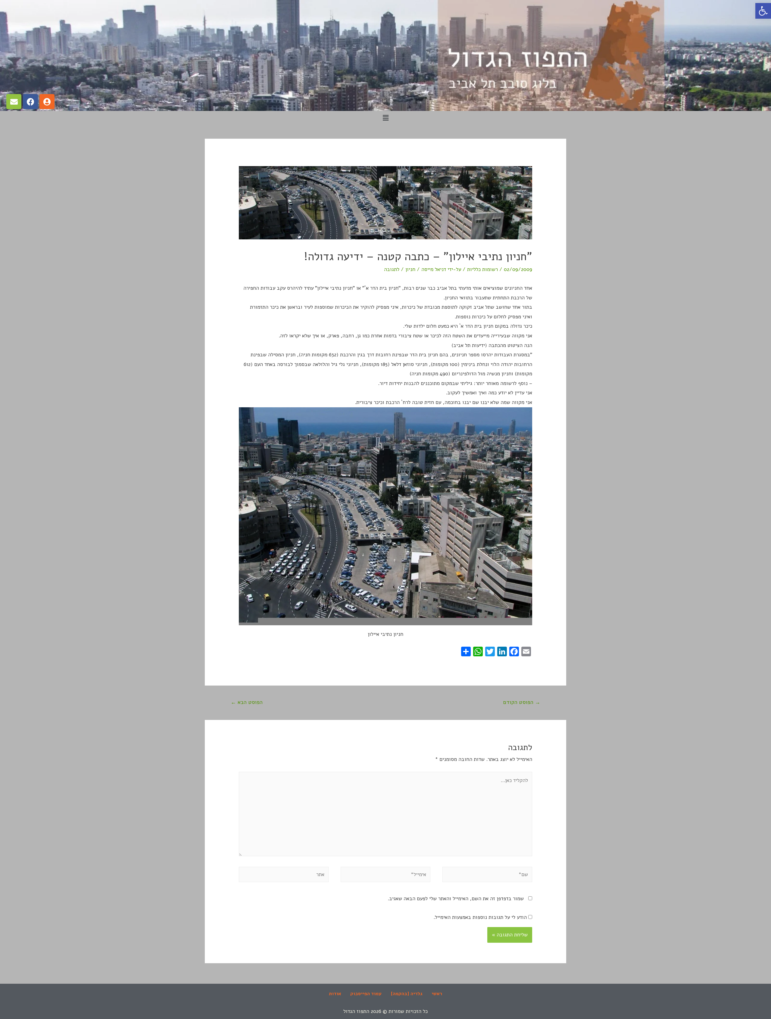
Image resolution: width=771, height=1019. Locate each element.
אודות (335, 993)
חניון (410, 269)
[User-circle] (47, 101)
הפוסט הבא (247, 702)
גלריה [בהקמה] (407, 993)
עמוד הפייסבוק (366, 993)
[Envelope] (13, 101)
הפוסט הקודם (521, 702)
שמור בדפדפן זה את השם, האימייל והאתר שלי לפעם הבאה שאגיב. (456, 898)
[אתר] (284, 875)
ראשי (437, 993)
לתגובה (391, 269)
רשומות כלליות (482, 269)
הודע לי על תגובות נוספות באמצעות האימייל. (480, 917)
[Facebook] (30, 101)
